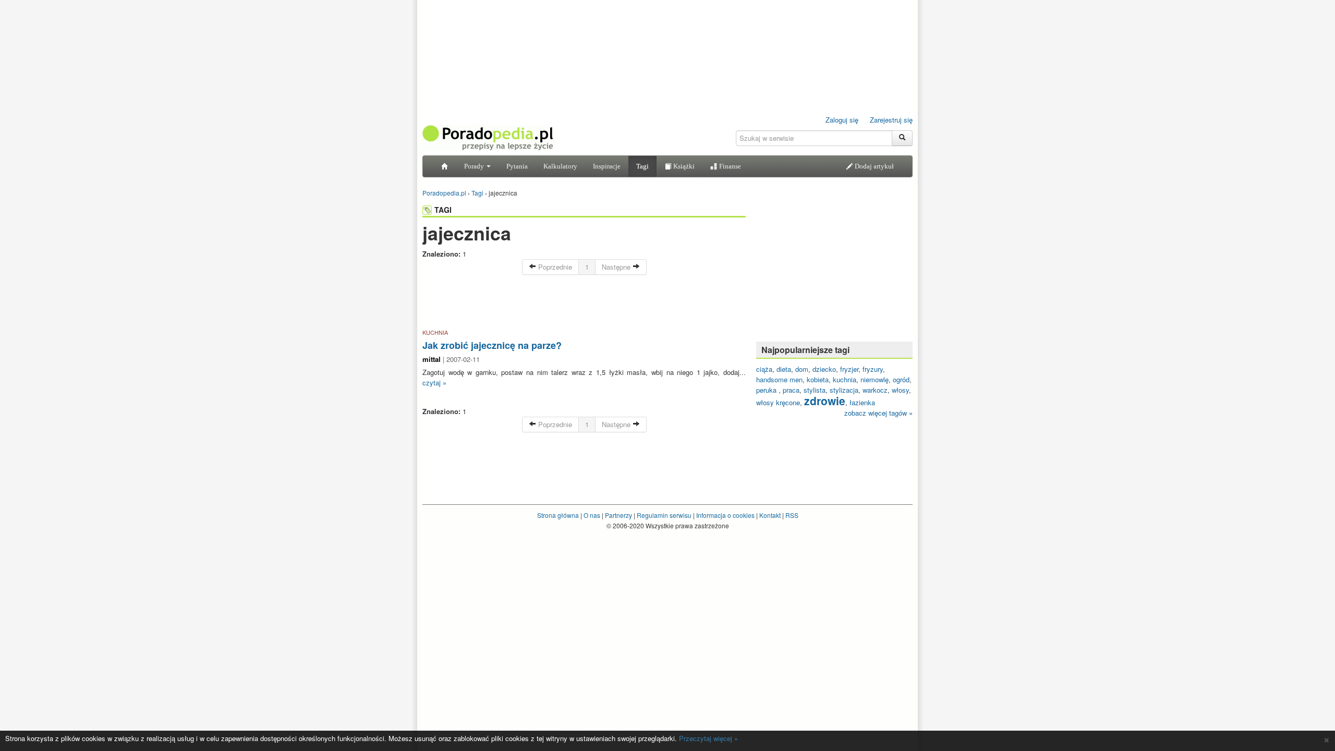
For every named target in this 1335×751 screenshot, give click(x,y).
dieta (783, 369)
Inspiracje (607, 166)
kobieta (818, 379)
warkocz (875, 390)
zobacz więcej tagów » (878, 413)
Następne (617, 267)
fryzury (873, 369)
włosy (900, 390)
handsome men (779, 379)
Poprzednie (554, 267)
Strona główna (558, 515)
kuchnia (844, 379)
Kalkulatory (560, 166)
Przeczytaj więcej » (708, 738)
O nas (592, 515)
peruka (767, 390)
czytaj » (434, 382)
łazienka (862, 402)
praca (791, 390)
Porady (475, 166)
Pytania (517, 166)
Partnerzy (618, 515)
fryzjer (849, 369)
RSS (791, 515)
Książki (683, 166)
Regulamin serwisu (664, 515)
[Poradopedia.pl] (487, 137)
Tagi (642, 166)
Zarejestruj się (891, 120)
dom (801, 369)
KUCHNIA (435, 332)
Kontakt (770, 515)
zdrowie (824, 400)
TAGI (443, 209)
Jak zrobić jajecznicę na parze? (492, 345)
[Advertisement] (584, 303)
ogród (901, 379)
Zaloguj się (842, 120)
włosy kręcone (778, 402)
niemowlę (874, 379)
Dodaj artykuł (873, 166)
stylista (815, 390)
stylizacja (844, 390)
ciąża (764, 369)
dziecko (824, 369)
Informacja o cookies (725, 515)
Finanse (729, 166)
